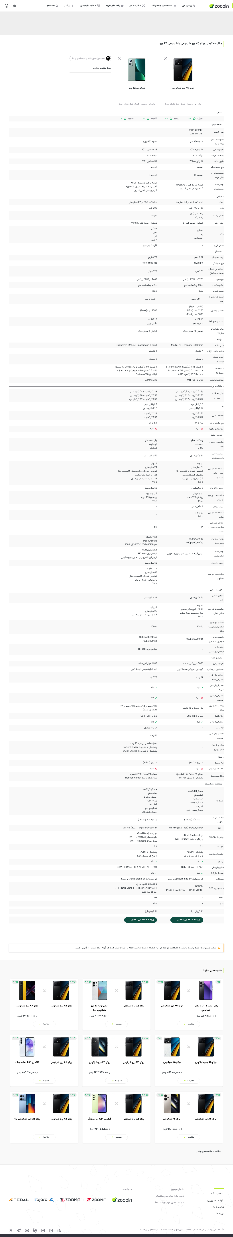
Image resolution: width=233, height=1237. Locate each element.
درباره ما (220, 1213)
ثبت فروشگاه (217, 1193)
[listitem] (189, 1004)
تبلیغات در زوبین (215, 1200)
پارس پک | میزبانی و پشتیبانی (169, 1196)
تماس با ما (218, 1207)
